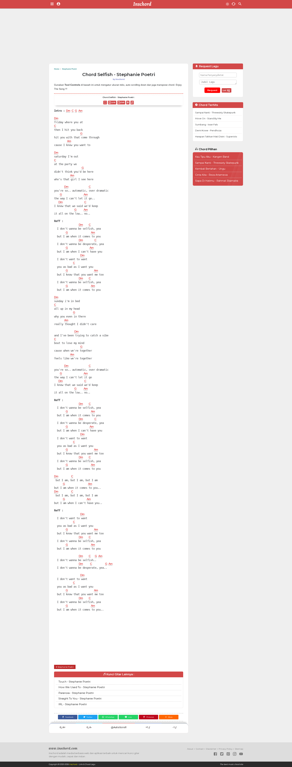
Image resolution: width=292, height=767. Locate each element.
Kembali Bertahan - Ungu (210, 168)
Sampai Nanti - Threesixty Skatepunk (215, 112)
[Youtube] (241, 754)
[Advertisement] (146, 37)
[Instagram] (235, 754)
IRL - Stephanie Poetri (72, 704)
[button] (168, 717)
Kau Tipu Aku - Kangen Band (212, 156)
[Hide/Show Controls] (132, 102)
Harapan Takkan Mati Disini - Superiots (216, 136)
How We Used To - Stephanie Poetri (81, 687)
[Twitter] (222, 754)
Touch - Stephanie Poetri (74, 681)
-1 (174, 727)
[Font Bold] (127, 102)
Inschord (73, 764)
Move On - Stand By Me (208, 118)
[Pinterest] (228, 754)
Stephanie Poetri (66, 667)
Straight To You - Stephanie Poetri (79, 698)
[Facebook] (215, 754)
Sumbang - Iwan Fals (206, 124)
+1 (147, 727)
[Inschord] (143, 4)
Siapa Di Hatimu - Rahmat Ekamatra (216, 180)
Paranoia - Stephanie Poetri (76, 693)
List (225, 90)
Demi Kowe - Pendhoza (208, 130)
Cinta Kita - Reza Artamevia (211, 174)
